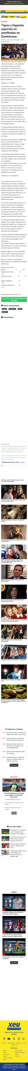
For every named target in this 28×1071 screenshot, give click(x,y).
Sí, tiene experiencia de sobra (12, 799)
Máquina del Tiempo (20, 1052)
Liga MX (5, 1050)
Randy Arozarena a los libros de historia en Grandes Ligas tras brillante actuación (15, 759)
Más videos (14, 962)
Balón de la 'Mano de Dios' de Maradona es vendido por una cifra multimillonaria (15, 745)
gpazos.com (15, 1045)
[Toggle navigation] (25, 11)
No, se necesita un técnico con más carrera (14, 803)
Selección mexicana (8, 1058)
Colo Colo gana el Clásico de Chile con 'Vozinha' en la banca (18, 845)
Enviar (14, 813)
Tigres (20, 309)
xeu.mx (4, 1043)
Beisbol (4, 309)
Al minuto (17, 1056)
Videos (16, 1054)
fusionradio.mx (11, 1043)
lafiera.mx (19, 1043)
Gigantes (4, 312)
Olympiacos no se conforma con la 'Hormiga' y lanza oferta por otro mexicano (18, 832)
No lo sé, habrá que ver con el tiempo (13, 808)
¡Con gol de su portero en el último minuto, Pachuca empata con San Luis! (18, 838)
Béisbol (5, 1060)
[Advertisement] (14, 382)
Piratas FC (5, 1056)
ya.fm (24, 1043)
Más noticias (14, 765)
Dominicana (12, 309)
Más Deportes (18, 1050)
